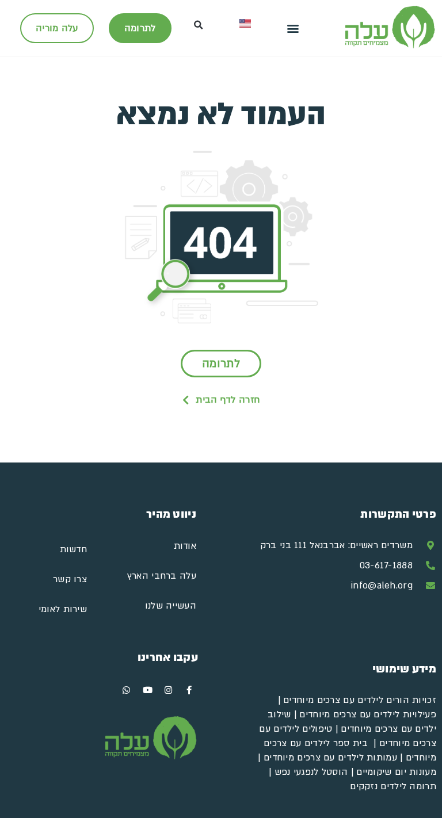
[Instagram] (168, 690)
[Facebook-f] (189, 690)
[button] (293, 27)
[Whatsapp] (126, 690)
